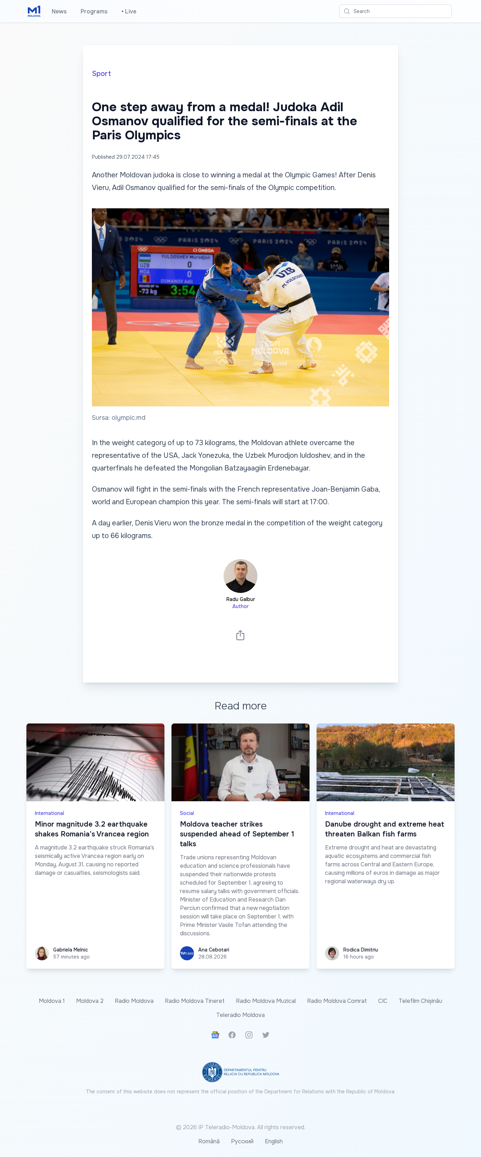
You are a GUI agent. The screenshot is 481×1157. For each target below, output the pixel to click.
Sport (101, 73)
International (49, 813)
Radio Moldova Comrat (337, 1001)
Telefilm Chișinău (420, 1001)
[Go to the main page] (34, 11)
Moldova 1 (52, 1001)
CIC (382, 1001)
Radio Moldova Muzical (266, 1001)
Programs (94, 11)
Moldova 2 (90, 1001)
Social (187, 813)
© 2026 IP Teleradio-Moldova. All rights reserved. (240, 1127)
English (274, 1141)
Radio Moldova (134, 1001)
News (59, 11)
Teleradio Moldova (240, 1015)
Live (128, 11)
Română (209, 1141)
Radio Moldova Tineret (195, 1001)
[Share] (240, 635)
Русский (242, 1141)
